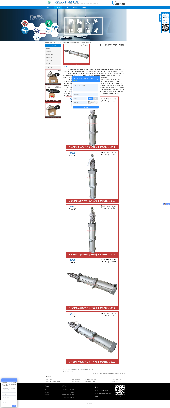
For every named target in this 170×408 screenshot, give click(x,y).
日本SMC (59, 42)
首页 (51, 42)
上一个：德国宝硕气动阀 (68, 371)
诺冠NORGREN (49, 48)
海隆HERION (48, 51)
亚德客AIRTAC (49, 60)
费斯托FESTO (49, 57)
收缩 (160, 18)
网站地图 (47, 394)
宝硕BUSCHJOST (49, 54)
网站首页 (49, 7)
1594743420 (166, 17)
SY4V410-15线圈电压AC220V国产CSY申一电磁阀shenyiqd (74, 397)
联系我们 (84, 7)
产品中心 (58, 7)
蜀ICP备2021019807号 (83, 403)
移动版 (90, 403)
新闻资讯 (67, 7)
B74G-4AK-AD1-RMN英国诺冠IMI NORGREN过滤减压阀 (73, 392)
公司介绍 (47, 389)
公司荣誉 (47, 392)
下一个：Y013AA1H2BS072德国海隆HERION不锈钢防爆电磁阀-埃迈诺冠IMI (109, 373)
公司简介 (75, 7)
